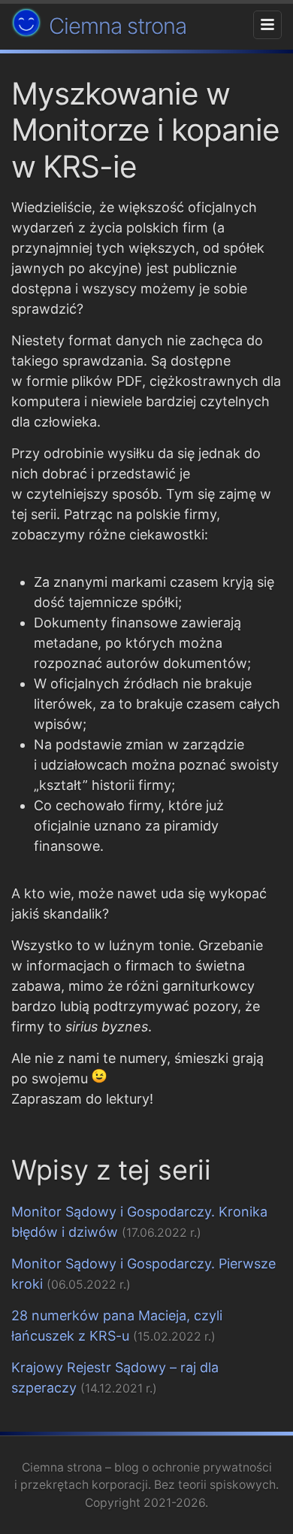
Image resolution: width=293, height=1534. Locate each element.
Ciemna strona (117, 26)
